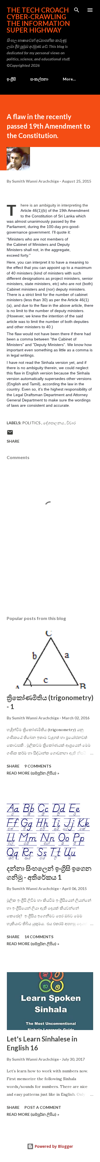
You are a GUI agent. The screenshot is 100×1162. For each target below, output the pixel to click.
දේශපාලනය (54, 422)
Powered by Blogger (53, 1146)
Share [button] (13, 441)
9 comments (37, 766)
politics (31, 422)
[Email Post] (10, 434)
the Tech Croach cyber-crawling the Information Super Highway (38, 20)
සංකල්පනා (39, 79)
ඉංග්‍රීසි (11, 79)
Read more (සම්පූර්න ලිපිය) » (33, 773)
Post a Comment (42, 1107)
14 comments (38, 936)
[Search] (76, 10)
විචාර (71, 422)
